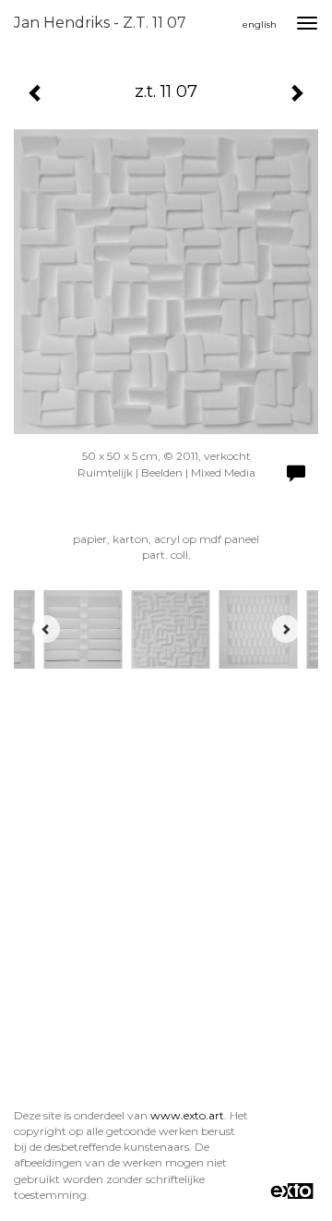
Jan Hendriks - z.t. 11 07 (100, 22)
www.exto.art (187, 1115)
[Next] (286, 629)
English (260, 24)
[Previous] (46, 629)
